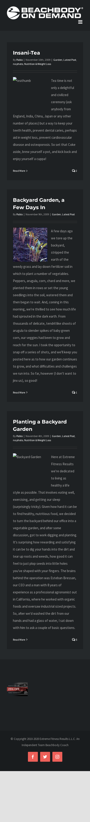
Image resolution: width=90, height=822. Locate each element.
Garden (57, 59)
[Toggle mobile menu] (80, 21)
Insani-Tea (26, 53)
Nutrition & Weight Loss (37, 64)
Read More (19, 170)
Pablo (19, 59)
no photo (18, 64)
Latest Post (69, 59)
